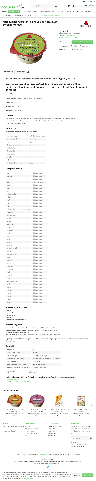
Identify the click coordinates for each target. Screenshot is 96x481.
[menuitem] (44, 6)
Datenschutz (52, 433)
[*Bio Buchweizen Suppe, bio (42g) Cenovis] (81, 400)
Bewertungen (22, 72)
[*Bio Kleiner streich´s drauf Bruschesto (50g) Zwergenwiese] (37, 400)
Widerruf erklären (48, 459)
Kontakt (27, 426)
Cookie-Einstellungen (54, 426)
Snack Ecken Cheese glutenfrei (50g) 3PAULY (59, 410)
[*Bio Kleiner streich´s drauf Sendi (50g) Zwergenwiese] (15, 400)
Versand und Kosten (31, 429)
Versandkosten (44, 454)
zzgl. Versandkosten (70, 35)
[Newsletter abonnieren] (91, 438)
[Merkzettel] (69, 6)
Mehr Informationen (28, 478)
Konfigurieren (87, 475)
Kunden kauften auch (11, 390)
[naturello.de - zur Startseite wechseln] (12, 6)
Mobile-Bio (51, 429)
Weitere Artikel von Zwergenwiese (18, 381)
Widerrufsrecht (30, 431)
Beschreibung (8, 72)
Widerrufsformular (31, 433)
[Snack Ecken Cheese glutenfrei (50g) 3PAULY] (59, 400)
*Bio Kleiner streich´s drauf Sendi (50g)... (15, 410)
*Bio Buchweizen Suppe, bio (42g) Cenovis (81, 410)
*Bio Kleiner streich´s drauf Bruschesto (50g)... (37, 410)
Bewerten (85, 46)
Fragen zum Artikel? (13, 380)
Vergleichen (64, 46)
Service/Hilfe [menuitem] (89, 1)
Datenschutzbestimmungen (79, 444)
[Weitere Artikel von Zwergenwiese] (86, 23)
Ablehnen (77, 475)
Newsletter (51, 431)
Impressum (51, 435)
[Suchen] (56, 6)
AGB (26, 435)
